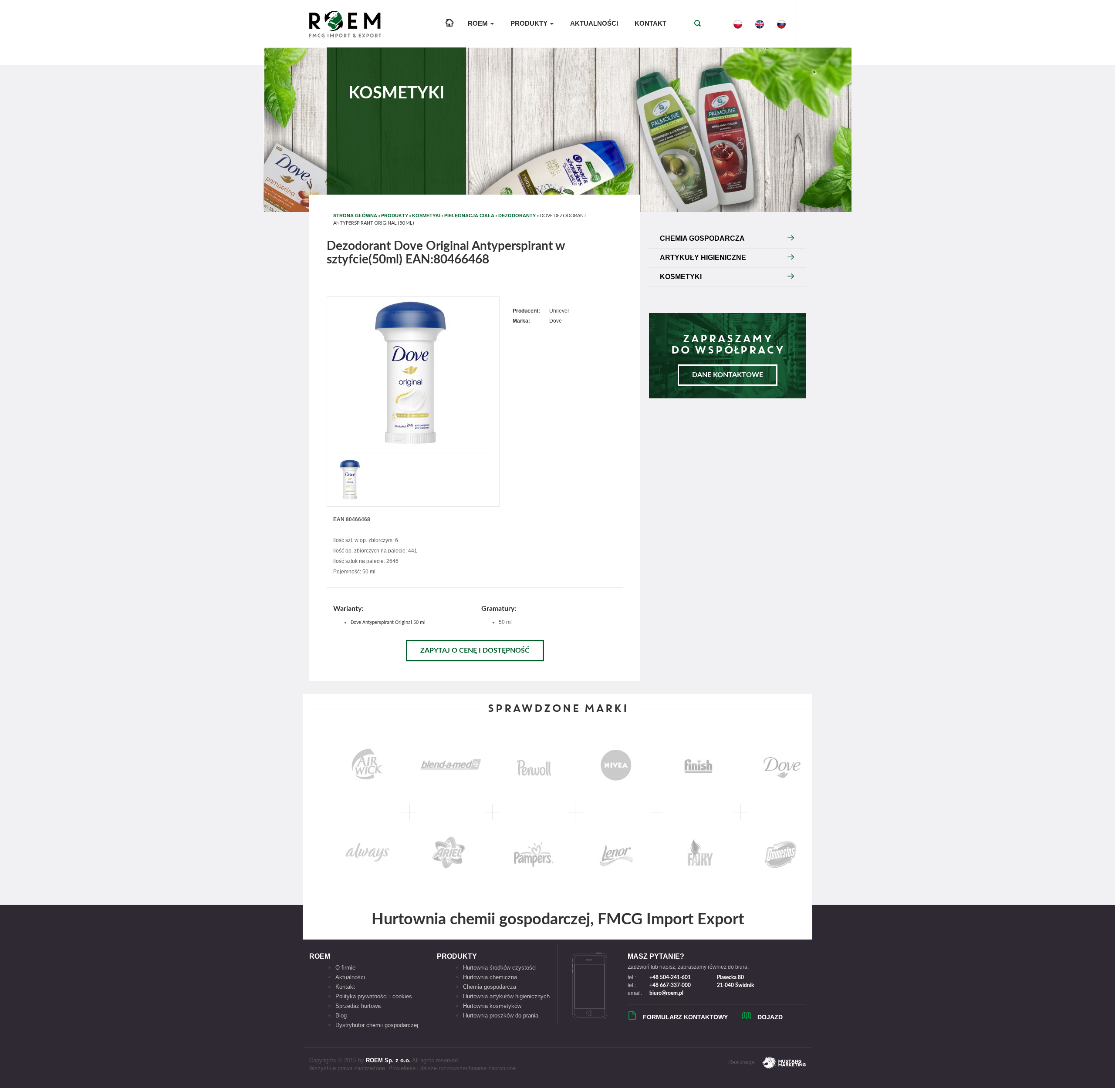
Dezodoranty (517, 215)
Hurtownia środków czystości (500, 967)
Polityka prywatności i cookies (373, 996)
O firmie (345, 967)
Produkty (394, 215)
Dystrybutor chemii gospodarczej (376, 1025)
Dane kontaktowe (727, 374)
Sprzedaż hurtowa (358, 1006)
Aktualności (594, 23)
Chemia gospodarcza (489, 987)
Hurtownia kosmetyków (492, 1006)
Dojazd (770, 1017)
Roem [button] (479, 23)
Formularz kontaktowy (685, 1017)
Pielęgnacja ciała (469, 215)
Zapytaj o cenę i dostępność (475, 650)
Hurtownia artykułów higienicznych (506, 996)
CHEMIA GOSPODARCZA (702, 238)
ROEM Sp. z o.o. (388, 1060)
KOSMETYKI (426, 215)
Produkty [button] (529, 23)
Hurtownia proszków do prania (500, 1015)
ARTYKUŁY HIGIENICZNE (703, 257)
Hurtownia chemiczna (490, 977)
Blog (341, 1015)
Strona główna (355, 215)
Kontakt (650, 23)
